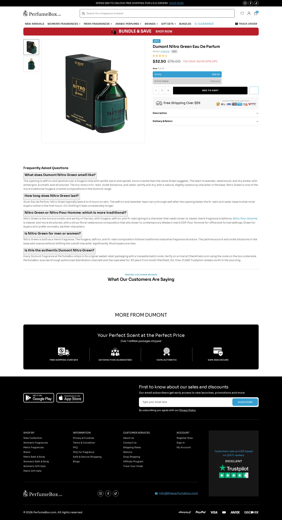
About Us (128, 438)
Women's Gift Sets (34, 466)
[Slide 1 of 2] (31, 47)
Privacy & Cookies (83, 438)
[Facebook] (108, 493)
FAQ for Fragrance (83, 452)
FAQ (75, 447)
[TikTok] (116, 493)
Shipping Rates (132, 447)
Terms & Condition (84, 442)
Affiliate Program (133, 461)
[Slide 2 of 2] (31, 64)
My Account (184, 447)
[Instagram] (100, 493)
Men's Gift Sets (32, 470)
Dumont (165, 51)
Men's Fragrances (33, 447)
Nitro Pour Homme (245, 218)
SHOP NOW (164, 31)
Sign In (181, 442)
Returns (127, 452)
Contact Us (130, 442)
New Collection (32, 438)
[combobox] (157, 13)
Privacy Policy (187, 410)
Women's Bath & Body (36, 461)
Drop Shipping (131, 456)
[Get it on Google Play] (38, 397)
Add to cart (210, 90)
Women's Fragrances (35, 442)
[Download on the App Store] (70, 397)
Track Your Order (133, 466)
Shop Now (176, 3)
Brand (26, 452)
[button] (160, 56)
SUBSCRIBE (245, 402)
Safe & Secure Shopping (87, 456)
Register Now (185, 438)
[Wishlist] (242, 13)
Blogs (76, 461)
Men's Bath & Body (34, 456)
